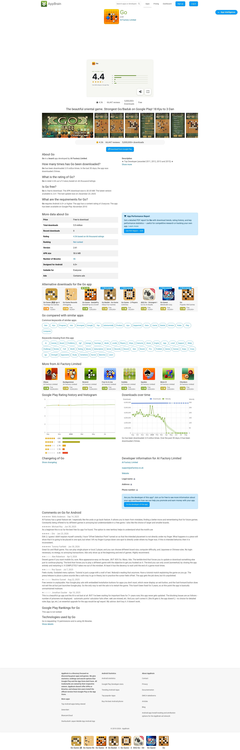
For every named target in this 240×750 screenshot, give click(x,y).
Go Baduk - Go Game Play (110, 303)
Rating (80, 349)
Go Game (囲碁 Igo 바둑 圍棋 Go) (51, 303)
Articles (145, 701)
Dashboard (167, 4)
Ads (71, 325)
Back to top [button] (234, 727)
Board (62, 343)
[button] (160, 478)
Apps (148, 4)
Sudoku (124, 382)
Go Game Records (70, 303)
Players (123, 343)
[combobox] (126, 4)
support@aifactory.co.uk (132, 468)
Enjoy (184, 349)
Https (131, 343)
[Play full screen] (148, 91)
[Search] (139, 4)
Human (176, 349)
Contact (145, 678)
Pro (150, 349)
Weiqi (190, 343)
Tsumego (97, 343)
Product (119, 325)
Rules (179, 325)
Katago (88, 343)
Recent (142, 349)
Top (98, 325)
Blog (144, 707)
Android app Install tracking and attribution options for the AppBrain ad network (158, 714)
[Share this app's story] (140, 91)
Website (125, 473)
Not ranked (78, 242)
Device (167, 349)
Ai (45, 343)
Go (181, 303)
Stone (148, 343)
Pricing (156, 4)
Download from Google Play (121, 149)
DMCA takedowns (149, 696)
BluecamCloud (67, 715)
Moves (88, 349)
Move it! (163, 382)
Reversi (85, 382)
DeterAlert (65, 710)
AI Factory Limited (69, 364)
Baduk (162, 325)
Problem (159, 349)
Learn (111, 355)
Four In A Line (107, 382)
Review (56, 349)
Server (108, 349)
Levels (114, 343)
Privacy (145, 684)
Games (54, 343)
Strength (54, 355)
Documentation (148, 690)
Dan (45, 325)
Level (173, 343)
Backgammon (68, 382)
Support (181, 343)
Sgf (80, 343)
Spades (144, 382)
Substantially (108, 325)
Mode (106, 343)
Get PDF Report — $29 (134, 231)
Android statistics (108, 678)
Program (62, 325)
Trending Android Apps (110, 690)
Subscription (99, 349)
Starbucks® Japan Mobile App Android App (78, 721)
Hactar (93, 355)
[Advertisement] (117, 42)
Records (117, 349)
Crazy (192, 349)
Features (139, 343)
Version (171, 325)
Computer (47, 331)
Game (154, 325)
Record (126, 349)
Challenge (47, 349)
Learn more (133, 226)
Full (64, 349)
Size (134, 349)
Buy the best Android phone (112, 701)
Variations (84, 355)
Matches (102, 355)
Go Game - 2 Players (129, 303)
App (164, 343)
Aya (127, 325)
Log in (193, 4)
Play (187, 325)
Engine (156, 343)
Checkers (183, 382)
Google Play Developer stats (112, 684)
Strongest (80, 325)
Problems (71, 343)
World (72, 349)
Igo (45, 355)
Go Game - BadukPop (90, 303)
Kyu (53, 325)
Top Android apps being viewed (73, 704)
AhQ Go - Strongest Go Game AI (149, 303)
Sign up (180, 4)
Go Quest (164, 303)
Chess (45, 382)
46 (74, 259)
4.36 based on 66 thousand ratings (88, 236)
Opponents (65, 355)
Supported (137, 325)
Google (90, 325)
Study (74, 355)
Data (147, 325)
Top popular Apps (108, 696)
